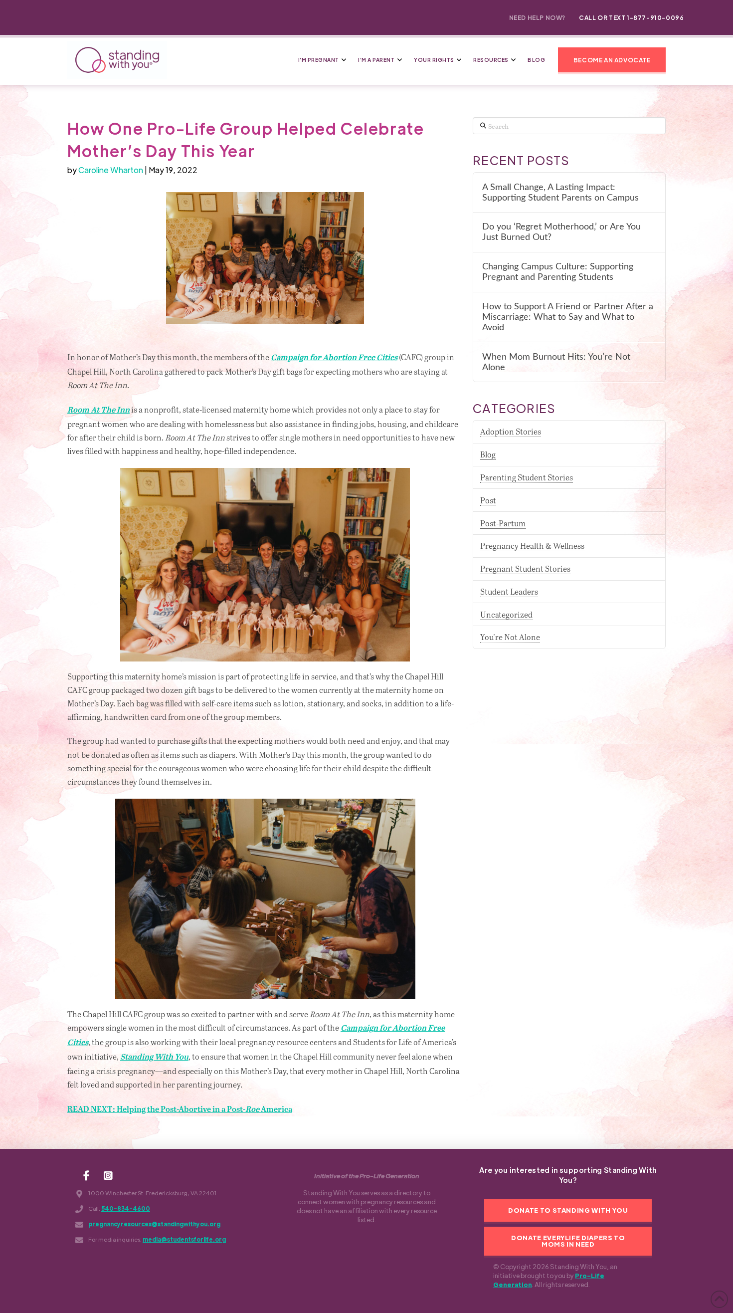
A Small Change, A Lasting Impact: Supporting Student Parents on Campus (560, 192)
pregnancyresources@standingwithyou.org (154, 1224)
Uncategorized (506, 614)
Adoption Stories (510, 431)
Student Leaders (509, 591)
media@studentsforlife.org (184, 1239)
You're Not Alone (510, 637)
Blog (488, 454)
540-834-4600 (125, 1208)
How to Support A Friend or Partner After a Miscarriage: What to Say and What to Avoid (567, 317)
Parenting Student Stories (526, 477)
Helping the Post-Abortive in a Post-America (179, 1109)
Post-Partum (503, 523)
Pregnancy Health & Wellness (532, 545)
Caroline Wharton (110, 170)
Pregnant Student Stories (525, 568)
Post (488, 500)
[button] (612, 59)
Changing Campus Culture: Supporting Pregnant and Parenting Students (557, 271)
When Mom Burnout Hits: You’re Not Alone (556, 362)
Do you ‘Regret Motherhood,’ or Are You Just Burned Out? (561, 231)
